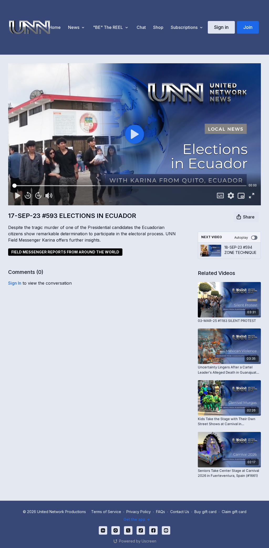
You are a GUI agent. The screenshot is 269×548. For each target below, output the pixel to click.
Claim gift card (234, 511)
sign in (14, 283)
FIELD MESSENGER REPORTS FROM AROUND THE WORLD (65, 252)
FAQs (160, 511)
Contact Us (179, 511)
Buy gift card (205, 511)
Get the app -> (136, 519)
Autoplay (241, 237)
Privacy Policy (138, 511)
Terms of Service (106, 511)
